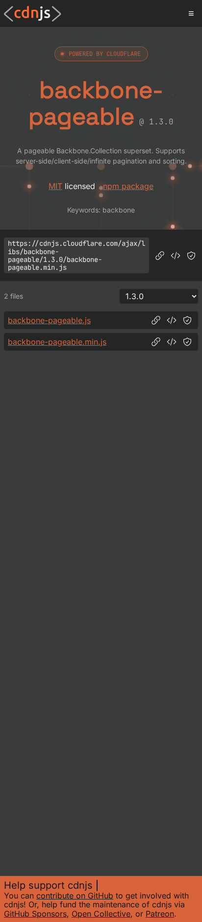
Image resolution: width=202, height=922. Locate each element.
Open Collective (101, 914)
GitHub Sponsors (35, 914)
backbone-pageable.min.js (57, 341)
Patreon (160, 914)
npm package (128, 186)
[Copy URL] (160, 255)
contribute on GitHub (74, 895)
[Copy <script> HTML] (175, 255)
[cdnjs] (32, 14)
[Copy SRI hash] (191, 255)
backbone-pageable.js (49, 320)
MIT (55, 186)
